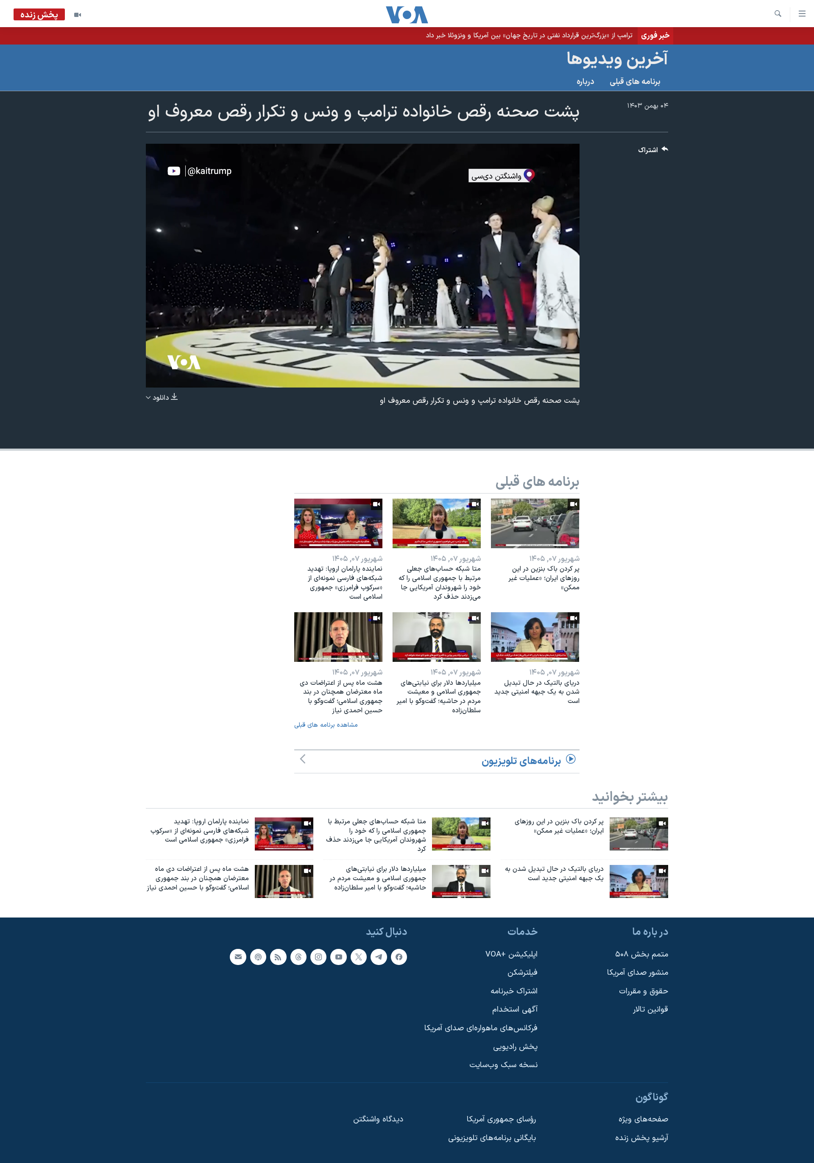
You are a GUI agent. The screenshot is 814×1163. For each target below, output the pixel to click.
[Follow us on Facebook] (399, 956)
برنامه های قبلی (635, 82)
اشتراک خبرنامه (514, 991)
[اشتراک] (238, 956)
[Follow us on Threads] (298, 956)
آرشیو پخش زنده (641, 1138)
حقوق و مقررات (643, 991)
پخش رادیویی (515, 1046)
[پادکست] (258, 956)
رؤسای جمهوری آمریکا (501, 1119)
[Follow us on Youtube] (338, 956)
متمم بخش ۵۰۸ (641, 954)
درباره (585, 82)
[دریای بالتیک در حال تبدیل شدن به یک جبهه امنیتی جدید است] (535, 637)
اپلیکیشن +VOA (511, 954)
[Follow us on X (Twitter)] (359, 956)
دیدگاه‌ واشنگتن (378, 1119)
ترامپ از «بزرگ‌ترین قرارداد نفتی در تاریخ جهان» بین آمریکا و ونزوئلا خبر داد (529, 36)
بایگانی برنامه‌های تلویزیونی (492, 1138)
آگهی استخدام (515, 1009)
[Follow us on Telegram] (379, 956)
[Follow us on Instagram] (318, 956)
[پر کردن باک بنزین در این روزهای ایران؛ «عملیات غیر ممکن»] (535, 523)
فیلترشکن (522, 973)
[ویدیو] (77, 14)
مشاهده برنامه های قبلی (326, 725)
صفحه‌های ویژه (643, 1119)
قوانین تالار (650, 1009)
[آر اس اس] (278, 956)
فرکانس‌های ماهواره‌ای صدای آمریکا (481, 1028)
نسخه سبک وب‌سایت (503, 1065)
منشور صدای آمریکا (637, 973)
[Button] (653, 152)
